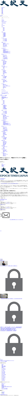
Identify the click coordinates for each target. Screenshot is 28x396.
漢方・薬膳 (4, 143)
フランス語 (3, 369)
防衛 (2, 10)
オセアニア (4, 119)
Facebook (20, 219)
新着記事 (3, 20)
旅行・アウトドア (5, 154)
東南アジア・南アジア (6, 116)
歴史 (3, 73)
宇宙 (3, 82)
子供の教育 (4, 138)
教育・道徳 (3, 75)
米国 (2, 110)
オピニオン (3, 48)
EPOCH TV (3, 7)
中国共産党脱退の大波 (5, 97)
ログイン (4, 204)
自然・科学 (3, 79)
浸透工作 (4, 36)
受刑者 (3, 165)
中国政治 (4, 32)
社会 (2, 9)
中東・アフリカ (5, 118)
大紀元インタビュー (5, 49)
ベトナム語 (3, 368)
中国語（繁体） (4, 366)
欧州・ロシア (5, 44)
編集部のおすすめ (4, 21)
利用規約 (3, 387)
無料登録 (1, 204)
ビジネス (3, 384)
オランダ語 (3, 373)
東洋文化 (4, 71)
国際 (2, 12)
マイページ (3, 89)
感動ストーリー (5, 56)
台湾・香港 (4, 115)
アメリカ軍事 (5, 113)
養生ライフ (4, 62)
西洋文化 (4, 133)
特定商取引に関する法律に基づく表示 (7, 386)
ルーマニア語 (3, 377)
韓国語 (3, 367)
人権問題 (4, 35)
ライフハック (5, 55)
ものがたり (4, 70)
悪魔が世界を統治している (6, 51)
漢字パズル (4, 87)
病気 (3, 67)
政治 (2, 8)
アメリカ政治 (5, 38)
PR (3, 88)
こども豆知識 (5, 76)
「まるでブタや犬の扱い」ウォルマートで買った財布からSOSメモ (9, 183)
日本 (2, 26)
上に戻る (1, 359)
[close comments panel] (0, 200)
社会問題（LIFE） (5, 58)
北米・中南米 (5, 45)
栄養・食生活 (5, 61)
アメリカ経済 (5, 112)
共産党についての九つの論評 (7, 124)
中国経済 (4, 34)
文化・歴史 (3, 69)
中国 (2, 11)
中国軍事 (4, 107)
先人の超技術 (5, 72)
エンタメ (3, 83)
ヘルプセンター (8, 207)
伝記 (3, 74)
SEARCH (1, 15)
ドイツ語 (3, 370)
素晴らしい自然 (5, 81)
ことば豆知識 (5, 137)
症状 (3, 68)
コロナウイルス (5, 66)
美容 (3, 64)
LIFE (2, 13)
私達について (3, 383)
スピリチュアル (5, 57)
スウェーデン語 (4, 374)
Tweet (22, 219)
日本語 (3, 364)
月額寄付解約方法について (5, 93)
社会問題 (4, 33)
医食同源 (4, 144)
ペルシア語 (3, 380)
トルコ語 (3, 379)
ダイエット (4, 141)
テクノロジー (5, 149)
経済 (3, 28)
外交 (3, 102)
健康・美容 (3, 140)
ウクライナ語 (3, 376)
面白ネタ (4, 86)
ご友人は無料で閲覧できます (13, 219)
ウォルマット (3, 164)
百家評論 (4, 50)
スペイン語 (3, 371)
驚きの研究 (4, 80)
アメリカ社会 (5, 39)
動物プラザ (4, 84)
